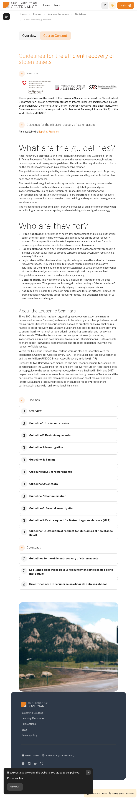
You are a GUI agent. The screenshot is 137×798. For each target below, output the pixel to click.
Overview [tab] (29, 36)
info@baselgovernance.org (60, 755)
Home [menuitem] (46, 5)
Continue (14, 786)
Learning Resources (32, 718)
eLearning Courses (32, 712)
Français (54, 131)
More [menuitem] (57, 5)
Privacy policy (15, 778)
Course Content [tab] (55, 36)
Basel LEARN (32, 755)
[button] (104, 5)
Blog (24, 729)
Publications (28, 724)
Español (43, 131)
